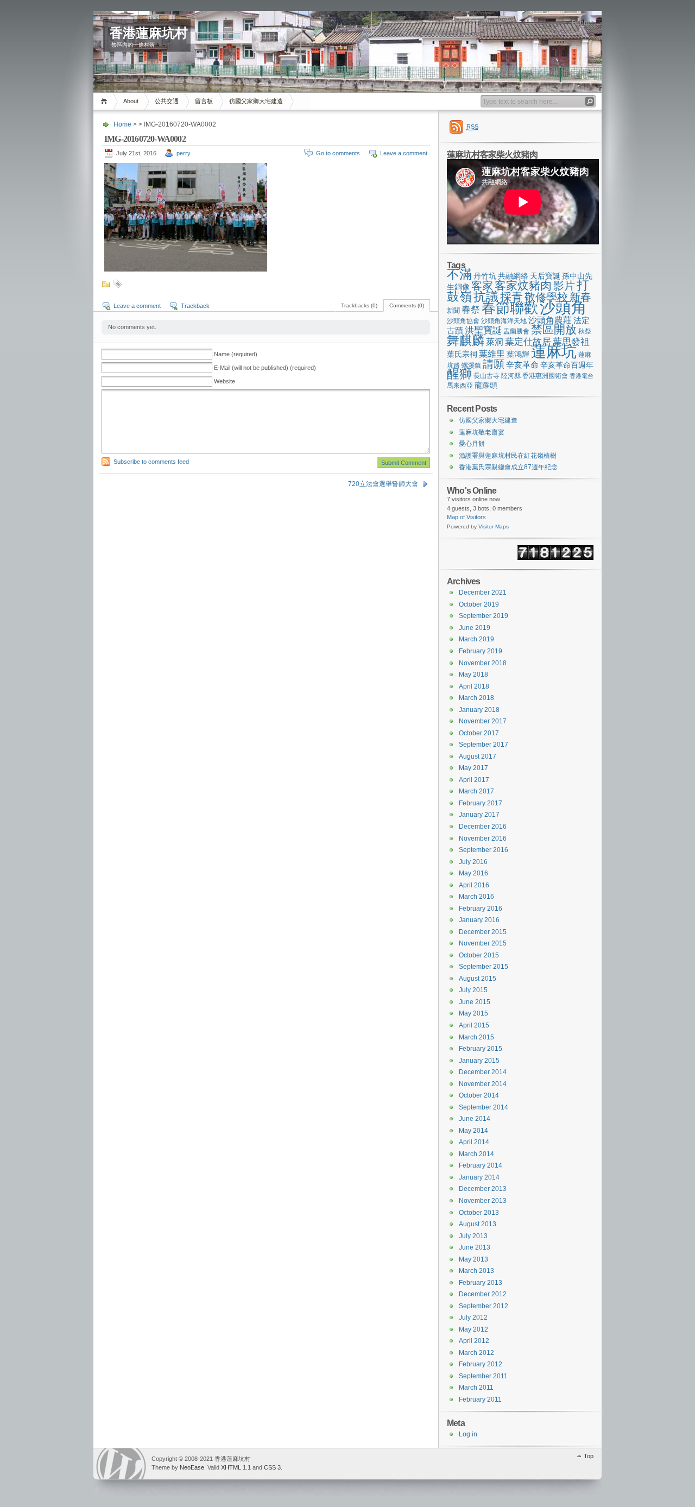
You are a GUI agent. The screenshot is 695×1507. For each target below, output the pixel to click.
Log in (468, 1434)
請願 (493, 364)
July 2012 (473, 1317)
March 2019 (476, 639)
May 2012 (473, 1329)
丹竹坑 (484, 276)
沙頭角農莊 (550, 320)
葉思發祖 (571, 342)
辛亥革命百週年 (566, 365)
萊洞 (494, 341)
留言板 (204, 101)
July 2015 (473, 990)
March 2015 (476, 1037)
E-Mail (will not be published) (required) (265, 367)
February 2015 (480, 1048)
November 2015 (483, 943)
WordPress (121, 1463)
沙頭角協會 (463, 321)
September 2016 (483, 850)
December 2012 (483, 1294)
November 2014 (483, 1084)
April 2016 (474, 885)
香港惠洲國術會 (545, 376)
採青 (511, 297)
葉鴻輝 (518, 354)
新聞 (453, 310)
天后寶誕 (545, 276)
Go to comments (338, 153)
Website (224, 381)
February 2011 (480, 1399)
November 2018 (483, 663)
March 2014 (476, 1154)
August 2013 (477, 1224)
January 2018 (479, 710)
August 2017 (477, 756)
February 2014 (480, 1165)
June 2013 (474, 1247)
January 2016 (479, 920)
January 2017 (479, 814)
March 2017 (476, 791)
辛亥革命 (522, 364)
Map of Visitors (466, 517)
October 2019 (479, 604)
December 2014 (483, 1072)
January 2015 (479, 1060)
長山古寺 (486, 376)
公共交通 (167, 101)
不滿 (459, 274)
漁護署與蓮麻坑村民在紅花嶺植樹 (508, 455)
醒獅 (459, 374)
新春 (580, 297)
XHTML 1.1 (236, 1467)
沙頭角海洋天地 (504, 321)
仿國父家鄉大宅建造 (256, 101)
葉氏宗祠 (462, 354)
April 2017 (474, 780)
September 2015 (483, 966)
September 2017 (483, 744)
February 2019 (480, 651)
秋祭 (584, 331)
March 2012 (476, 1353)
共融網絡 (513, 276)
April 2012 (474, 1341)
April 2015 (474, 1025)
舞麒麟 (465, 340)
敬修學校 (546, 297)
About (130, 101)
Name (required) (235, 354)
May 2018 (473, 674)
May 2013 (473, 1259)
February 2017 (480, 803)
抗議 (485, 297)
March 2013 (476, 1271)
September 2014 (483, 1107)
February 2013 (480, 1283)
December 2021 (483, 592)
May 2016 (473, 873)
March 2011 (476, 1387)
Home (105, 101)
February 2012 (480, 1364)
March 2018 (476, 698)
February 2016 (480, 908)
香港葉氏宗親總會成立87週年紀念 (508, 467)
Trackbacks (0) (359, 305)
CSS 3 (272, 1467)
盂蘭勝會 (516, 331)
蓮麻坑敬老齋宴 (481, 432)
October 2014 (479, 1095)
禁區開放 (554, 329)
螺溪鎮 (471, 365)
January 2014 (479, 1177)
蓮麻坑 (554, 351)
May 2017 (473, 768)
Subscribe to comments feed (151, 461)
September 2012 (483, 1306)
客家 (482, 286)
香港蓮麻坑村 (149, 33)
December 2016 (483, 826)
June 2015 (474, 1002)
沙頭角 (563, 307)
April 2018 (474, 686)
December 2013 (483, 1189)
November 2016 (483, 838)
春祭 (471, 310)
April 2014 (474, 1142)
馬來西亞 (460, 385)
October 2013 (479, 1212)
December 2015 (483, 932)
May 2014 (473, 1130)
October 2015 (479, 955)
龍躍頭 (486, 385)
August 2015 (477, 978)
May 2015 (473, 1013)
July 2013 (473, 1236)
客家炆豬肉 (523, 285)
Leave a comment (403, 153)
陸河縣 (511, 376)
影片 (564, 286)
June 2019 (474, 628)
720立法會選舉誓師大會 (383, 484)
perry (183, 153)
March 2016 (476, 896)
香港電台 (581, 376)
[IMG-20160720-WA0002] (185, 269)
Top (588, 1456)
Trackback (195, 305)
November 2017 (483, 721)
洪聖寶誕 (483, 330)
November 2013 (483, 1201)
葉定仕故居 (528, 342)
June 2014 (474, 1119)
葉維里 (492, 353)
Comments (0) (406, 305)
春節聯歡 (510, 308)
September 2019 (483, 616)
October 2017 (479, 733)
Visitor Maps (493, 526)
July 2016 (473, 862)
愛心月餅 (472, 443)
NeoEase (192, 1467)
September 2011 (483, 1376)
